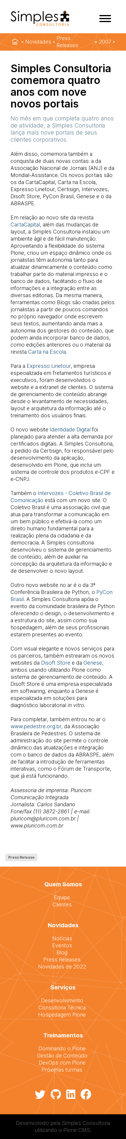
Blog (62, 952)
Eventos (62, 945)
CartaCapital (25, 224)
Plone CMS (76, 1130)
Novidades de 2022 (62, 966)
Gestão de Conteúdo (62, 1055)
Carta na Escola (47, 352)
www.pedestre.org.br (36, 726)
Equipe (62, 897)
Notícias (62, 938)
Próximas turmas (62, 1070)
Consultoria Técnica (62, 1007)
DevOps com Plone (62, 1062)
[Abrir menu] (105, 18)
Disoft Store (55, 663)
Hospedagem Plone (62, 1014)
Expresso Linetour (49, 366)
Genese (93, 663)
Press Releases (67, 41)
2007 (105, 42)
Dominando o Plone (62, 1048)
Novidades (38, 42)
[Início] (15, 41)
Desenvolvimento (62, 1000)
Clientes (62, 904)
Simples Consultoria (86, 1123)
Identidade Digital (70, 429)
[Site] (40, 24)
